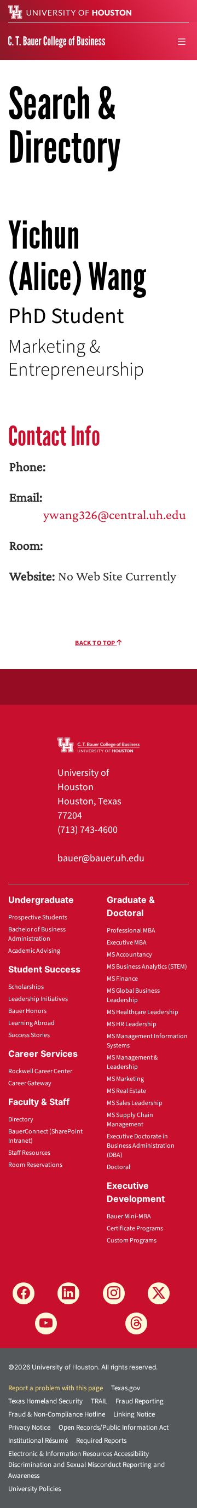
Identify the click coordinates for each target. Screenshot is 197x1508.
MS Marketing (125, 1079)
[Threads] (136, 1323)
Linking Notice (134, 1414)
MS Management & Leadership (132, 1062)
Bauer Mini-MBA (129, 1216)
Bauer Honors (27, 1011)
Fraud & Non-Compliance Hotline (56, 1414)
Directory (20, 1119)
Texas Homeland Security (45, 1401)
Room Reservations (35, 1165)
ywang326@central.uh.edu (114, 514)
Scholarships (26, 987)
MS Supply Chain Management (130, 1119)
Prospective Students (37, 917)
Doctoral (118, 1167)
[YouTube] (46, 1323)
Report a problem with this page (55, 1388)
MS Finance (122, 978)
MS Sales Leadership (135, 1103)
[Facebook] (23, 1293)
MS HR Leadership (132, 1024)
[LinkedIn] (68, 1293)
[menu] (182, 41)
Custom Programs (132, 1240)
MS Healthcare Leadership (142, 1012)
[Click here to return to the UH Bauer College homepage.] (98, 744)
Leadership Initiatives (38, 999)
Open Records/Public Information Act (114, 1427)
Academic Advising (34, 951)
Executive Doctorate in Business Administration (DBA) (141, 1146)
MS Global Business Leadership (133, 995)
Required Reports (101, 1441)
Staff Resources (29, 1153)
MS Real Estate (126, 1091)
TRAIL (99, 1401)
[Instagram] (114, 1293)
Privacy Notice (29, 1427)
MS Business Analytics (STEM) (147, 966)
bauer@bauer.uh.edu (100, 858)
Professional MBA (131, 930)
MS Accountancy (129, 954)
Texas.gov (125, 1388)
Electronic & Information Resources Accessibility (78, 1454)
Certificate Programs (135, 1228)
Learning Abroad (31, 1023)
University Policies (34, 1489)
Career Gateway (29, 1083)
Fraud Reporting (139, 1401)
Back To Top (96, 643)
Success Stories (29, 1035)
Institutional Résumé (38, 1441)
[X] (159, 1293)
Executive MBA (127, 942)
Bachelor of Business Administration (37, 934)
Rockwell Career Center (40, 1071)
